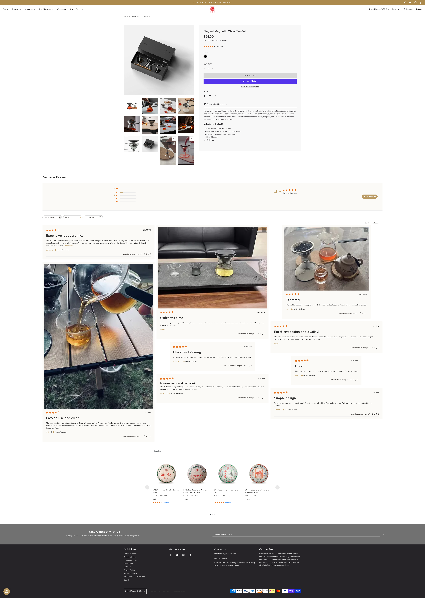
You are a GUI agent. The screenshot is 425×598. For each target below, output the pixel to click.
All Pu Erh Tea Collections (134, 576)
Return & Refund (130, 554)
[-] (204, 68)
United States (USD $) (378, 9)
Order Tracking (76, 9)
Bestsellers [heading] (157, 451)
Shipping (207, 40)
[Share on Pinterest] (215, 96)
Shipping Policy (130, 557)
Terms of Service (130, 573)
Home (126, 16)
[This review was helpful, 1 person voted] (360, 313)
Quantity (208, 64)
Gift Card (127, 567)
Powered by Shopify (179, 591)
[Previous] (147, 487)
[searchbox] (50, 217)
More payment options (250, 86)
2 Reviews (165, 502)
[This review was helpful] (144, 254)
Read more (69, 246)
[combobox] (72, 217)
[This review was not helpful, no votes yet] (148, 254)
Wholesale (61, 9)
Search (126, 580)
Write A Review (370, 197)
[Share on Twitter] (209, 96)
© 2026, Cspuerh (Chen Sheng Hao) (159, 591)
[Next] (277, 487)
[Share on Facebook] (204, 96)
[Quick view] (177, 485)
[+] (212, 68)
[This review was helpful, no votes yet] (258, 334)
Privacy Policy (129, 570)
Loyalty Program (130, 560)
